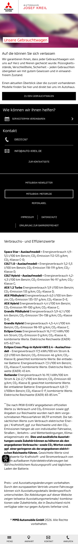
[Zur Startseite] (29, 7)
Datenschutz (49, 217)
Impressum (27, 217)
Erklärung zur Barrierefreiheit (39, 225)
